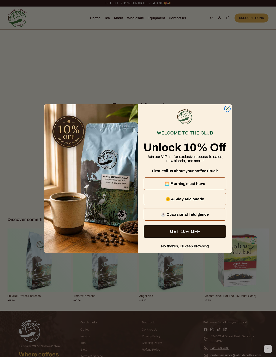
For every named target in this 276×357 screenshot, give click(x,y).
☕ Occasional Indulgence (185, 214)
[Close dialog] (227, 109)
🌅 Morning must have (185, 184)
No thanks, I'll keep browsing (185, 246)
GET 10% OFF (185, 231)
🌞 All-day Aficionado (185, 199)
